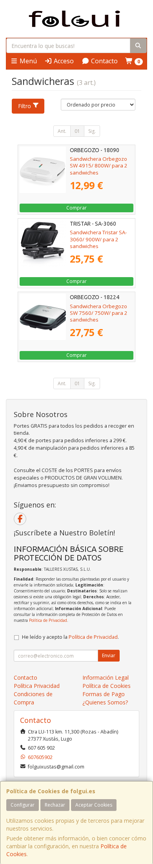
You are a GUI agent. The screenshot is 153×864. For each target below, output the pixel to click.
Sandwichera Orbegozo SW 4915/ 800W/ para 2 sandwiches (99, 165)
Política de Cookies (106, 685)
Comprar (76, 207)
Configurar (23, 804)
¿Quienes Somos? (105, 702)
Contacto (103, 61)
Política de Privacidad (48, 620)
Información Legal (105, 677)
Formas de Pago (103, 694)
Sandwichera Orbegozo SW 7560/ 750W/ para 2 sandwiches (99, 313)
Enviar (108, 655)
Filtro (24, 106)
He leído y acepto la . (70, 637)
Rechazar (55, 804)
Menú (27, 61)
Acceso (63, 61)
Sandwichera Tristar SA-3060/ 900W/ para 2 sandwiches (98, 239)
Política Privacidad (37, 685)
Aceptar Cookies (93, 804)
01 (77, 131)
